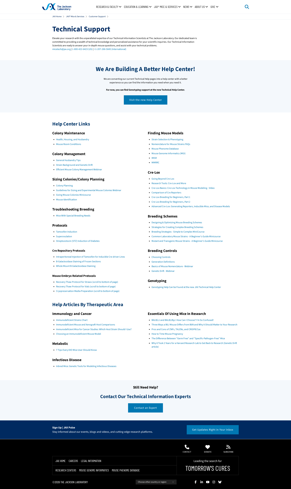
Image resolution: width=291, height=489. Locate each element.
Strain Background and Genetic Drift (74, 165)
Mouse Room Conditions (68, 144)
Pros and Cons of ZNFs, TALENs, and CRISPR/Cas (176, 329)
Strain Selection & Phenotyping (167, 139)
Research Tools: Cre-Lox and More (169, 183)
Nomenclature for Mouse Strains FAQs (171, 144)
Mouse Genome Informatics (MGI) (169, 153)
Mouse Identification (66, 199)
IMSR (154, 158)
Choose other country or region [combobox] (152, 482)
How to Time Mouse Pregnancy (167, 334)
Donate (207, 451)
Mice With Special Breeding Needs (73, 215)
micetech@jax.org (61, 49)
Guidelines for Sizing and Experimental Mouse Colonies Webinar (88, 190)
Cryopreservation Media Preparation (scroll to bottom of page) (87, 291)
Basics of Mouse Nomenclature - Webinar (172, 266)
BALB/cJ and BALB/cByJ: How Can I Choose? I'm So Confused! (183, 320)
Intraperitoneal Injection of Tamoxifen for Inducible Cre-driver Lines (90, 256)
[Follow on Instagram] (213, 482)
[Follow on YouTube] (207, 482)
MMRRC (155, 162)
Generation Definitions (163, 261)
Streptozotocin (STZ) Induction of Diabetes (78, 241)
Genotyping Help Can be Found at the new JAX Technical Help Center (186, 287)
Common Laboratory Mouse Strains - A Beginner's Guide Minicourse (186, 236)
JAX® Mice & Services (75, 16)
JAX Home (57, 16)
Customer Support (97, 16)
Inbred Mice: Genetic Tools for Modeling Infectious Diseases (86, 366)
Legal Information (91, 461)
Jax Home (60, 461)
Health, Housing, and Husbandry (72, 139)
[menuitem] (109, 7)
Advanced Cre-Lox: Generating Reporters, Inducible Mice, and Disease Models (191, 206)
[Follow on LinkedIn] (201, 482)
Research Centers (65, 470)
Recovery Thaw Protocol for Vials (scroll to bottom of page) (86, 286)
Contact (187, 451)
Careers (73, 461)
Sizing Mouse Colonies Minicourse (73, 195)
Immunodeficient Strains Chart (71, 320)
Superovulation (64, 236)
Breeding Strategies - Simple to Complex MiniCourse (178, 231)
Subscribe (228, 451)
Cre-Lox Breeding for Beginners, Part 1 (171, 197)
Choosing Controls (161, 257)
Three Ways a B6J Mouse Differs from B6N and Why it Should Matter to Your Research (194, 324)
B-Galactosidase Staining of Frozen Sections (78, 261)
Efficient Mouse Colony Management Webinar (79, 169)
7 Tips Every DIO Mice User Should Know (76, 350)
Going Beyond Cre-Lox (163, 178)
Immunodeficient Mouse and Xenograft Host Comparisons (85, 324)
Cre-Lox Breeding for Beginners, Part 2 (171, 202)
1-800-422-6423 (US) (82, 49)
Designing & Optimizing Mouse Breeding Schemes (177, 222)
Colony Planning (64, 185)
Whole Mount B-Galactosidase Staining (75, 266)
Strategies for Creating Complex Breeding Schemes (177, 227)
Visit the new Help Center (145, 100)
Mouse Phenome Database (165, 148)
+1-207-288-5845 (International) (110, 49)
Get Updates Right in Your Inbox (212, 430)
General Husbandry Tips (68, 160)
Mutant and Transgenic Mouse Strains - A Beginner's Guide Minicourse (187, 241)
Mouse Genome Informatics (94, 470)
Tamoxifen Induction (66, 231)
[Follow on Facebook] (195, 482)
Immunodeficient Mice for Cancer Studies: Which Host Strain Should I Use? (94, 329)
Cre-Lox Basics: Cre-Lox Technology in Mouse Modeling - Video (183, 188)
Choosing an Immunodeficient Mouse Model (78, 334)
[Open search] (247, 7)
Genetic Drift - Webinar (163, 271)
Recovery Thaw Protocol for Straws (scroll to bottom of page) (87, 282)
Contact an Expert (145, 408)
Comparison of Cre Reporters (166, 192)
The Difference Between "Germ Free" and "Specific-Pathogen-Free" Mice (188, 338)
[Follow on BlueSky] (219, 482)
